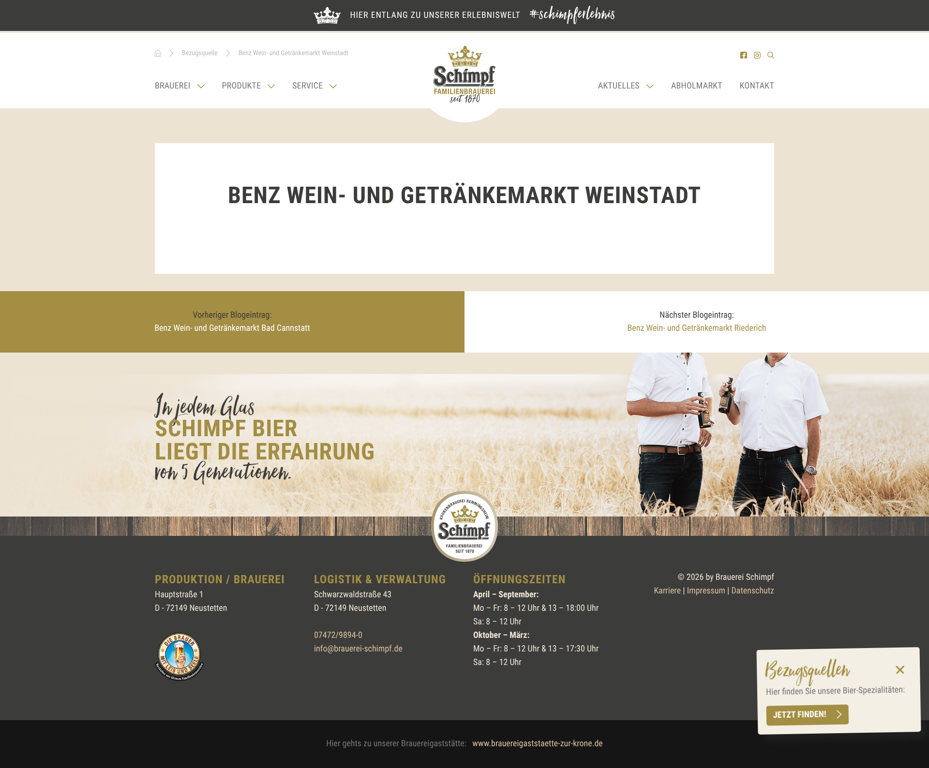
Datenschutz (753, 591)
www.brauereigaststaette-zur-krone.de (537, 743)
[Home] (464, 77)
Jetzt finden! (799, 715)
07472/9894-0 (338, 635)
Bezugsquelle (200, 53)
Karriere (667, 591)
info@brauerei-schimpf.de (358, 649)
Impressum (706, 591)
